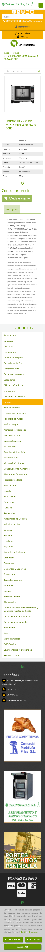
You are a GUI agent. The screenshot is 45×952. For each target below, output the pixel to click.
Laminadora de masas (15, 412)
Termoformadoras (13, 579)
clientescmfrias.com (31, 20)
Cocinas (8, 529)
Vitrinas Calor (11, 457)
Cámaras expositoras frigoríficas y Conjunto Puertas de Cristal (21, 609)
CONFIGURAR (13, 939)
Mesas (7, 632)
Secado (7, 590)
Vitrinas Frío (10, 446)
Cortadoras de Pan (13, 362)
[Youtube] (32, 12)
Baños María (10, 563)
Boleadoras (9, 379)
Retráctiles (9, 585)
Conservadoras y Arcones (17, 468)
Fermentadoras (11, 368)
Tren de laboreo (12, 407)
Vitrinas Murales (12, 638)
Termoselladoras (12, 596)
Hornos (7, 401)
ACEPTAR (22, 947)
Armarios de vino (12, 435)
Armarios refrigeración (15, 429)
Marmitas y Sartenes (14, 551)
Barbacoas (9, 557)
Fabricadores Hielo (13, 479)
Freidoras (8, 540)
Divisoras (8, 346)
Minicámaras (10, 485)
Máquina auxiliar (12, 524)
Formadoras (10, 351)
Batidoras (8, 340)
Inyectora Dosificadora (15, 396)
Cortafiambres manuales (16, 621)
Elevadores (9, 390)
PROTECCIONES (11, 655)
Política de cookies (29, 932)
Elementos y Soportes (15, 568)
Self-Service (10, 644)
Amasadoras (10, 335)
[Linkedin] (27, 12)
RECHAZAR (33, 939)
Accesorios (9, 513)
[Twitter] (18, 12)
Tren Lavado (10, 496)
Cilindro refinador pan (14, 385)
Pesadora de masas (13, 418)
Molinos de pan (11, 424)
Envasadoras (10, 574)
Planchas (8, 535)
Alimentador (10, 601)
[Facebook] (14, 12)
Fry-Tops (8, 546)
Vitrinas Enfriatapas (14, 462)
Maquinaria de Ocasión (15, 518)
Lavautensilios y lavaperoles (18, 649)
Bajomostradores (12, 440)
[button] (22, 26)
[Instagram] (23, 12)
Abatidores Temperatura (16, 474)
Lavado (7, 490)
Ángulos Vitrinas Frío (14, 451)
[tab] (12, 209)
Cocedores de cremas (15, 374)
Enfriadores (9, 627)
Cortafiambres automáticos (17, 616)
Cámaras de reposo (13, 357)
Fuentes (8, 507)
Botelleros (9, 501)
